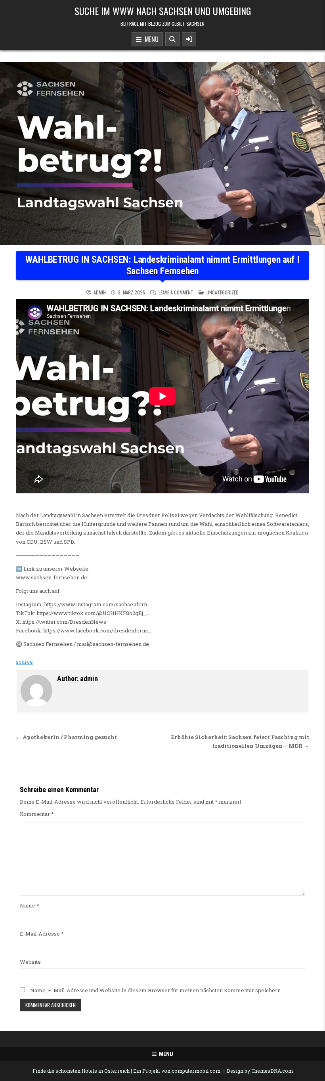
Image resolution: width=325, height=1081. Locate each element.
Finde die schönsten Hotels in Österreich (81, 1071)
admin (100, 292)
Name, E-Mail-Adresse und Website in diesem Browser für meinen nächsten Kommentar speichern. (156, 990)
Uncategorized (222, 292)
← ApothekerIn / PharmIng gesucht (66, 737)
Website (30, 961)
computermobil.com (196, 1071)
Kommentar (37, 813)
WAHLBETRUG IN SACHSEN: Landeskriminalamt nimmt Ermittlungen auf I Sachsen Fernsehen (162, 265)
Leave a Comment (176, 292)
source (24, 661)
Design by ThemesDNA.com (260, 1071)
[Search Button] (172, 39)
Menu (150, 39)
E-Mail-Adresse (42, 933)
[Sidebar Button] (189, 39)
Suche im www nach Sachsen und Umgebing (163, 11)
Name (29, 905)
